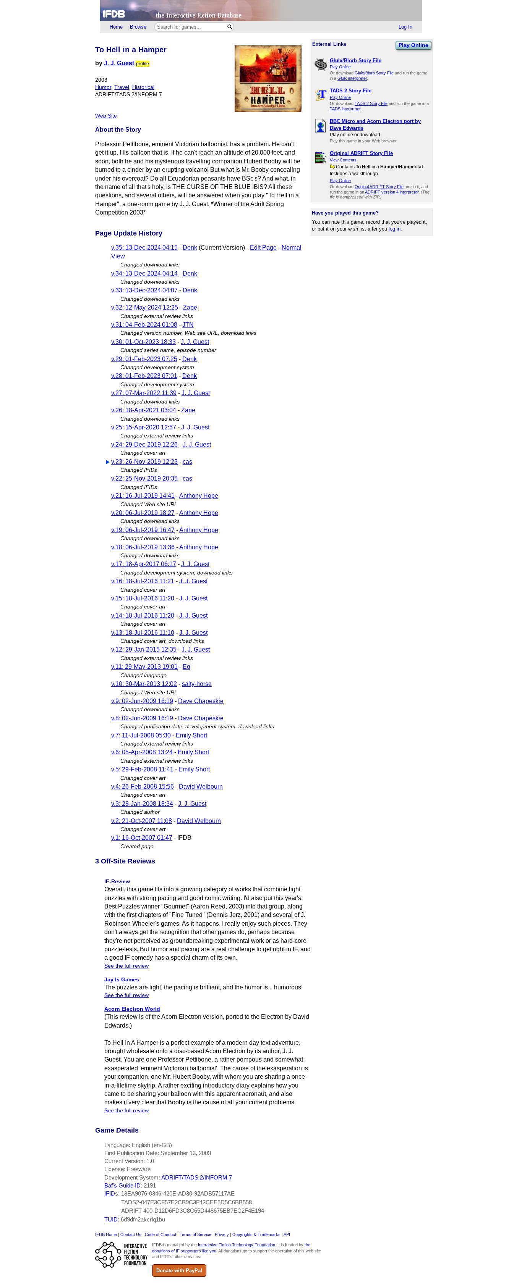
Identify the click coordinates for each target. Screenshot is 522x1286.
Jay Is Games (121, 979)
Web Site (106, 116)
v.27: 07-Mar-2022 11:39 (144, 393)
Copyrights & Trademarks (256, 1234)
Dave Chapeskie (201, 701)
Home (116, 27)
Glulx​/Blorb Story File (374, 73)
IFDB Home (106, 1234)
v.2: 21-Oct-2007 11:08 (141, 821)
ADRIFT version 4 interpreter (391, 192)
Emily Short (191, 735)
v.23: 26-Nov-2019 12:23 (144, 461)
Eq (186, 666)
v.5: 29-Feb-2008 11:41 (142, 769)
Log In (405, 27)
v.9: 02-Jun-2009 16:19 (142, 701)
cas (187, 461)
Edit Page (263, 247)
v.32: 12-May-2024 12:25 (144, 307)
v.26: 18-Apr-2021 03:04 (143, 410)
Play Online (413, 45)
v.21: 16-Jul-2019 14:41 (143, 495)
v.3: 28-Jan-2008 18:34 (142, 803)
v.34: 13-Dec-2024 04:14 (144, 273)
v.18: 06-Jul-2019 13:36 (143, 547)
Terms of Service (195, 1234)
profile (142, 63)
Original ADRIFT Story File (379, 186)
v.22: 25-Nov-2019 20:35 (144, 478)
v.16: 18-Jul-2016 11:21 (142, 581)
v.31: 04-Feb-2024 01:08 (144, 324)
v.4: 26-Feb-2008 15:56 (142, 786)
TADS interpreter (345, 108)
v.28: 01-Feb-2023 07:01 (144, 376)
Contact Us (130, 1234)
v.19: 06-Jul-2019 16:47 (143, 530)
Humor (103, 87)
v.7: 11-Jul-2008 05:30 (141, 735)
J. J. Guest (119, 63)
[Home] (261, 10)
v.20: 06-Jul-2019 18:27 (143, 513)
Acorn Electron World (132, 1009)
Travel (121, 87)
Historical (143, 87)
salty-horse (197, 684)
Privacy (222, 1234)
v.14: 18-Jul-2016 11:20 (142, 615)
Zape (190, 307)
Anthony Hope (198, 495)
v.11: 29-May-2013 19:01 (144, 666)
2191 (150, 1185)
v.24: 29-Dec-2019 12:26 (144, 444)
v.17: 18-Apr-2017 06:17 (143, 564)
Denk (190, 247)
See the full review (126, 966)
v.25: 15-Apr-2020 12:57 (143, 427)
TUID (111, 1219)
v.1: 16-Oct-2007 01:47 (141, 837)
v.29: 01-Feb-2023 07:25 (144, 359)
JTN (188, 324)
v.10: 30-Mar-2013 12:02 (144, 684)
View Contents (343, 160)
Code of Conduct (160, 1234)
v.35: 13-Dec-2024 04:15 (144, 247)
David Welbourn (201, 786)
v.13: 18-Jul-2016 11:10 (142, 632)
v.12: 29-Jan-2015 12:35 (144, 649)
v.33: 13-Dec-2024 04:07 (144, 290)
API (287, 1234)
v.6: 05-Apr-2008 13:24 (142, 752)
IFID (109, 1193)
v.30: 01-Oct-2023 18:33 (143, 342)
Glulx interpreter (352, 78)
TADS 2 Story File (371, 103)
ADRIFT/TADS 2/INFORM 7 (196, 1177)
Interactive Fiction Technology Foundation (236, 1244)
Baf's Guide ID (122, 1185)
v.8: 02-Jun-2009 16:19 (142, 718)
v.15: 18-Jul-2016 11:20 (142, 598)
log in (394, 229)
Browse (138, 27)
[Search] (229, 27)
